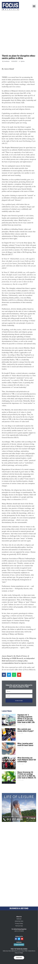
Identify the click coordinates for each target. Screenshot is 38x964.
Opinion (23, 61)
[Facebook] (16, 939)
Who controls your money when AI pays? (25, 730)
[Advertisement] (19, 32)
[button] (34, 6)
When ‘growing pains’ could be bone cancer (25, 744)
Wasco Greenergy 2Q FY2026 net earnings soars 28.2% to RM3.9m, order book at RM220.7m (26, 775)
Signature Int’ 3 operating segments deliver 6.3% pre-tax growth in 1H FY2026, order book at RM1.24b (26, 718)
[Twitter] (19, 939)
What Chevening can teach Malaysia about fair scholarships (26, 760)
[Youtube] (22, 939)
